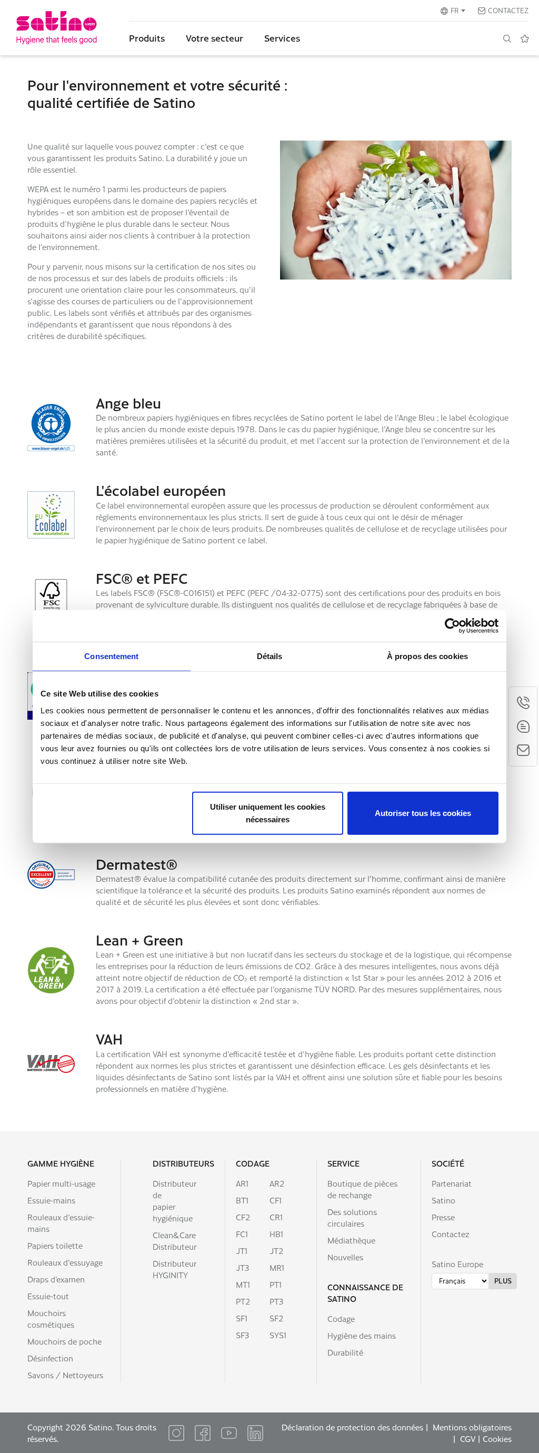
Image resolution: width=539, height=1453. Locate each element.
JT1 (241, 1250)
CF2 (243, 1216)
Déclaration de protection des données (352, 1426)
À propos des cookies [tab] (427, 656)
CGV (467, 1438)
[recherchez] (507, 38)
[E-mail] (523, 726)
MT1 (243, 1284)
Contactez (508, 10)
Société (448, 1163)
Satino (443, 1200)
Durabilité (345, 1352)
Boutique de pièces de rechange (362, 1189)
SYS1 (278, 1334)
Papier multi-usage (61, 1183)
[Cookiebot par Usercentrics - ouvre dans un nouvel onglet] (452, 626)
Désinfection (50, 1358)
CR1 (276, 1216)
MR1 (277, 1267)
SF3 (242, 1334)
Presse (443, 1216)
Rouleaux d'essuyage (65, 1262)
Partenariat (452, 1183)
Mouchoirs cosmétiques (50, 1318)
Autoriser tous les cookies (423, 812)
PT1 (276, 1284)
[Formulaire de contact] (523, 750)
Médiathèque (351, 1240)
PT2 (243, 1301)
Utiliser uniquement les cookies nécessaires (267, 812)
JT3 (242, 1267)
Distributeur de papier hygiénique (174, 1200)
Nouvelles (345, 1256)
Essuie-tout (48, 1295)
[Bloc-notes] (525, 38)
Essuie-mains (51, 1200)
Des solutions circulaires (352, 1217)
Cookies (497, 1438)
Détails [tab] (270, 656)
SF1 (241, 1317)
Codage (253, 1163)
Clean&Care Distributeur (174, 1240)
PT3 (276, 1301)
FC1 (242, 1233)
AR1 (242, 1183)
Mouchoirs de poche (64, 1341)
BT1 (242, 1200)
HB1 (276, 1233)
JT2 (277, 1250)
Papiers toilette (55, 1245)
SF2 (277, 1317)
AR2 (277, 1183)
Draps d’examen (56, 1279)
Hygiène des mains (361, 1335)
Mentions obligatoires (472, 1426)
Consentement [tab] (111, 656)
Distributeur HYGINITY (174, 1269)
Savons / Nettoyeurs (65, 1374)
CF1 (276, 1200)
